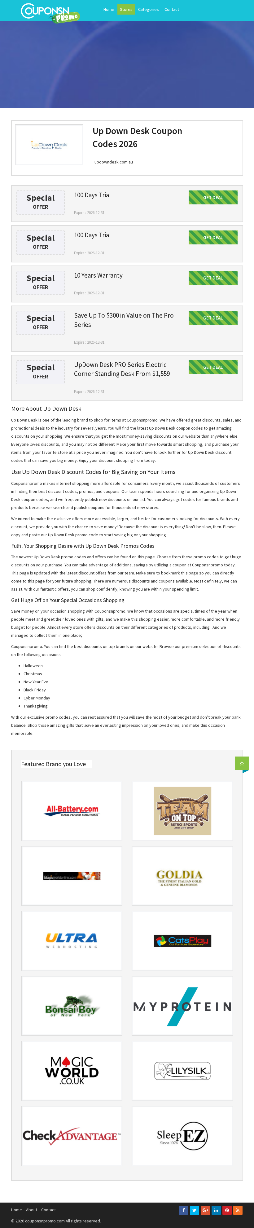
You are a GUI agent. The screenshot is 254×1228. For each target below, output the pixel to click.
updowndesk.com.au (113, 162)
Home (108, 9)
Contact (171, 9)
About (31, 1209)
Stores (126, 9)
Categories (148, 9)
